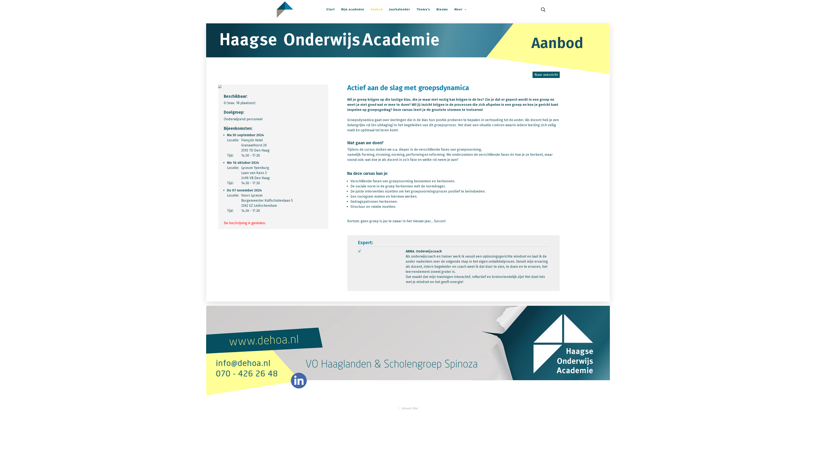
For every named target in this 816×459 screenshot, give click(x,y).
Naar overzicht (546, 75)
